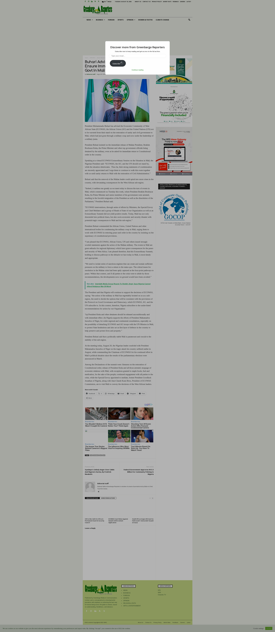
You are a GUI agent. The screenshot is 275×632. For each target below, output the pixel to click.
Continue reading (137, 70)
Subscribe (116, 64)
